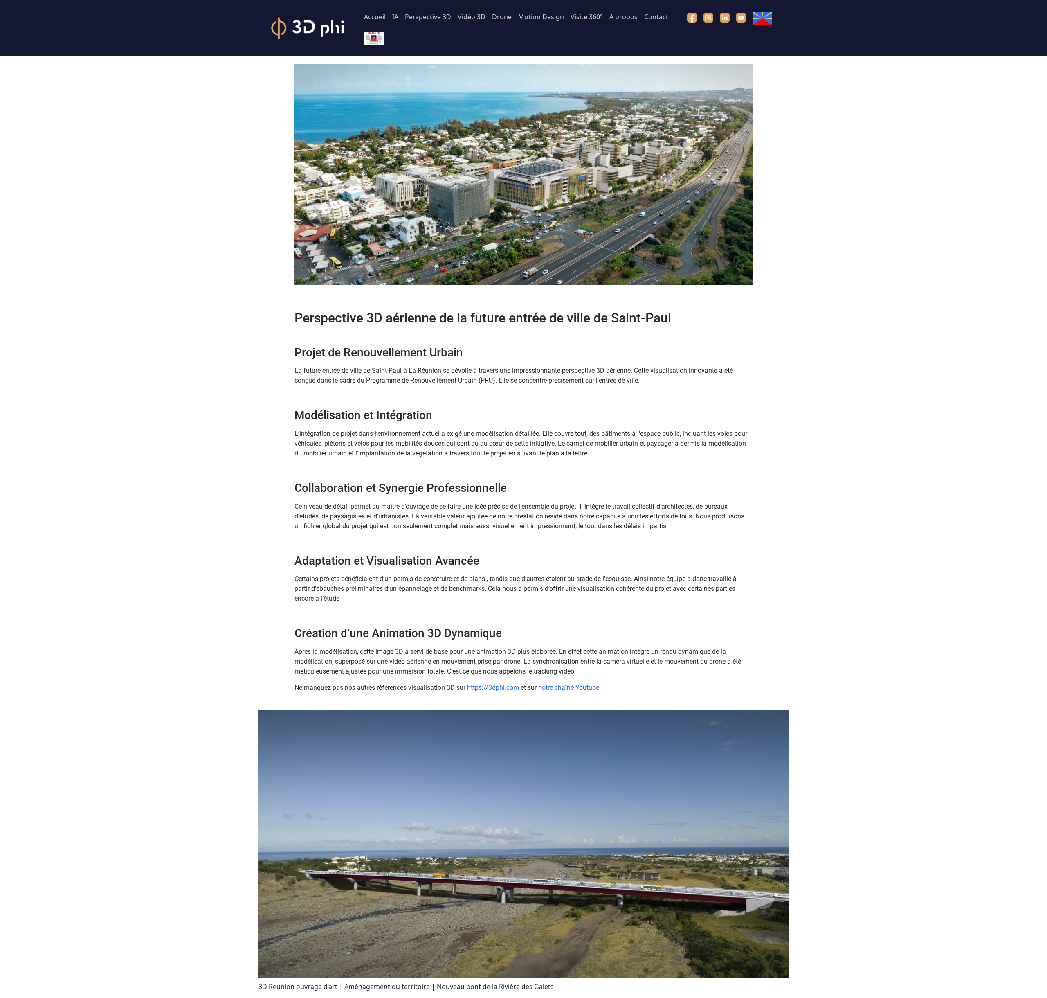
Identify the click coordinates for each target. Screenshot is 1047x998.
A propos (623, 16)
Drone (502, 16)
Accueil (375, 16)
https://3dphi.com (493, 688)
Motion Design (541, 16)
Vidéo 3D (471, 16)
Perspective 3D (428, 16)
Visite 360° (587, 16)
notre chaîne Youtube (568, 688)
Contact (656, 16)
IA (395, 16)
